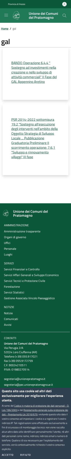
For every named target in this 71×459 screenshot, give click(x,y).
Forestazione (12, 286)
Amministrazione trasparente (22, 231)
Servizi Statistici (14, 292)
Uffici (7, 243)
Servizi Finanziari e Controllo (22, 269)
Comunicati (11, 319)
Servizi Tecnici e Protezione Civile (24, 281)
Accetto (8, 455)
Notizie (8, 313)
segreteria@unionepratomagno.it (24, 379)
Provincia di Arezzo (16, 4)
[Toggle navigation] (6, 15)
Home (4, 28)
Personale (10, 248)
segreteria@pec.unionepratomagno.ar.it (28, 384)
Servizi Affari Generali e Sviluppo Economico (31, 275)
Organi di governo (15, 237)
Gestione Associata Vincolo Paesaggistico (29, 298)
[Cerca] (64, 15)
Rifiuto (25, 455)
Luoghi (8, 254)
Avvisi (7, 324)
